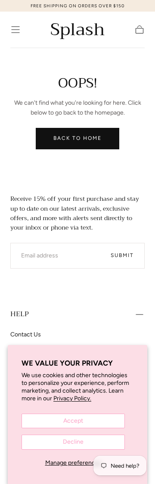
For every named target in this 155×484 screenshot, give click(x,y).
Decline (73, 441)
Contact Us (25, 334)
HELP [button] (19, 314)
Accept (73, 420)
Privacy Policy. (72, 398)
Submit (122, 255)
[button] (15, 29)
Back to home (77, 138)
